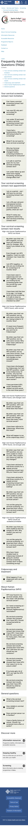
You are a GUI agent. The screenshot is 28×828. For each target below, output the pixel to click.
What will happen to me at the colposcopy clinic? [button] (15, 436)
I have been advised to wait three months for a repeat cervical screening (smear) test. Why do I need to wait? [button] (15, 468)
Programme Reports (7, 42)
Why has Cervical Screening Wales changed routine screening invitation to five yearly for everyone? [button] (15, 152)
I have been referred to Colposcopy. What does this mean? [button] (15, 428)
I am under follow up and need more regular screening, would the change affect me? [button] (15, 174)
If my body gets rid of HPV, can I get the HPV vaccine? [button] (14, 673)
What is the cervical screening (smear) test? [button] (15, 700)
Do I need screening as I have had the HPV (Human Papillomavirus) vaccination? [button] (15, 608)
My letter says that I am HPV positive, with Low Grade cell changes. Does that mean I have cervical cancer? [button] (14, 417)
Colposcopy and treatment (12, 83)
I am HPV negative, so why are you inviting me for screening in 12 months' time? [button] (15, 267)
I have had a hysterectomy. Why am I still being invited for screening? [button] (15, 133)
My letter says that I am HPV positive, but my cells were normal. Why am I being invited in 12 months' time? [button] (15, 317)
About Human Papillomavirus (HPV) (14, 84)
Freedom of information (14, 810)
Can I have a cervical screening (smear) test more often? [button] (14, 103)
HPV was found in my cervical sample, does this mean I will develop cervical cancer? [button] (15, 597)
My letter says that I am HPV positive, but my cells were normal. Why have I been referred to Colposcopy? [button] (15, 340)
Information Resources (7, 35)
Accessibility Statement (14, 798)
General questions (9, 86)
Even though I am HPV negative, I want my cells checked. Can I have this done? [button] (15, 256)
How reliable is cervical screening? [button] (14, 707)
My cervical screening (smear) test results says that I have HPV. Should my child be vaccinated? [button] (14, 684)
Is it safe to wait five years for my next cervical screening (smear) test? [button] (13, 163)
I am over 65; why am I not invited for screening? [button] (14, 112)
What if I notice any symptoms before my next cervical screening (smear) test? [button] (15, 217)
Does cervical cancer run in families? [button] (15, 714)
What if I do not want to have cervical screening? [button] (15, 142)
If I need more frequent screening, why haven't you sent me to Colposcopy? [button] (14, 329)
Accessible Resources (7, 38)
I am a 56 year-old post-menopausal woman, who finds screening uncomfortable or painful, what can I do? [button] (15, 206)
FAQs (2, 51)
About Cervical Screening (8, 32)
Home (3, 28)
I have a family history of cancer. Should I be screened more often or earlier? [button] (15, 723)
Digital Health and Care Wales (16, 820)
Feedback (4, 45)
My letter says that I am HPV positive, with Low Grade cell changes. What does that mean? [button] (14, 405)
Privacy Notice (14, 806)
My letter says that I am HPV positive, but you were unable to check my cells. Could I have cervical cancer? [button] (14, 495)
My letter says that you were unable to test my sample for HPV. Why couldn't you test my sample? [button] (14, 530)
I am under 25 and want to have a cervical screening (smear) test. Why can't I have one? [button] (15, 122)
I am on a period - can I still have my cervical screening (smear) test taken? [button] (14, 194)
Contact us (4, 48)
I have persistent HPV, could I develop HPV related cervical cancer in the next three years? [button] (15, 387)
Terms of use (14, 802)
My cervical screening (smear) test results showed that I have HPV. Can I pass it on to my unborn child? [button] (15, 662)
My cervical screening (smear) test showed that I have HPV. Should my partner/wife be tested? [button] (15, 620)
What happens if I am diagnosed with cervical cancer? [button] (15, 579)
